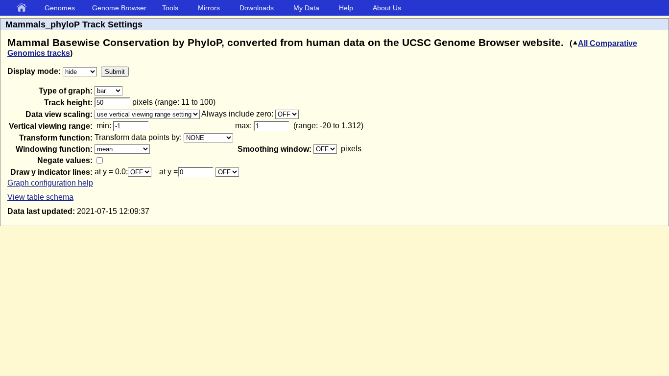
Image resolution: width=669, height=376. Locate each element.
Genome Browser (119, 8)
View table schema (40, 197)
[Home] (23, 8)
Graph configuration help (50, 183)
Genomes (60, 8)
